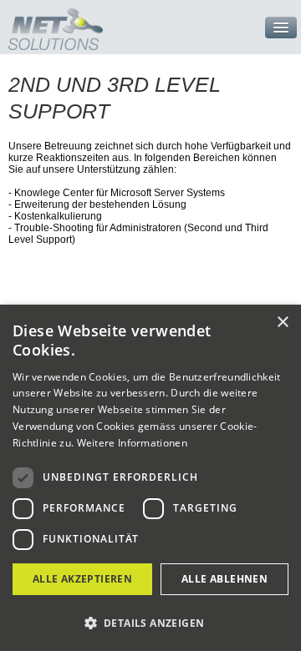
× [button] (282, 322)
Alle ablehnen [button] (224, 579)
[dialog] (150, 478)
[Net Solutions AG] (51, 25)
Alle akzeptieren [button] (82, 579)
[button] (150, 622)
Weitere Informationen (132, 443)
